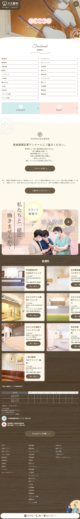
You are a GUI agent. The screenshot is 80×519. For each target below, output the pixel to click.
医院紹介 (4, 457)
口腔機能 (43, 86)
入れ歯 (4, 86)
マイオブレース (45, 78)
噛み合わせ (5, 82)
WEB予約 (30, 516)
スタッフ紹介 (6, 454)
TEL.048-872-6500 (33, 282)
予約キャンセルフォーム (63, 457)
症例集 (4, 463)
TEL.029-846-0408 (33, 339)
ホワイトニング (45, 62)
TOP (3, 445)
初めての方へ (50, 516)
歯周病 (4, 70)
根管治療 (43, 74)
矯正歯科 (4, 58)
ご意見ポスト (60, 454)
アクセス (4, 469)
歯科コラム (59, 448)
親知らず (43, 70)
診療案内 (4, 460)
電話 (39, 516)
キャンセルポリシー (8, 472)
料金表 (4, 466)
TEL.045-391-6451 (33, 372)
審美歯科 (4, 62)
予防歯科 (43, 66)
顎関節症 (43, 90)
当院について (6, 448)
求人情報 (59, 451)
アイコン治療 (5, 98)
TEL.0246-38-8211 (33, 311)
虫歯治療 (4, 66)
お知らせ (58, 445)
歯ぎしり (43, 82)
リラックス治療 (6, 94)
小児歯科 (4, 78)
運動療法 (43, 94)
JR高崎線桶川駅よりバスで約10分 (19, 418)
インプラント (5, 74)
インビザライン (45, 58)
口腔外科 (4, 90)
